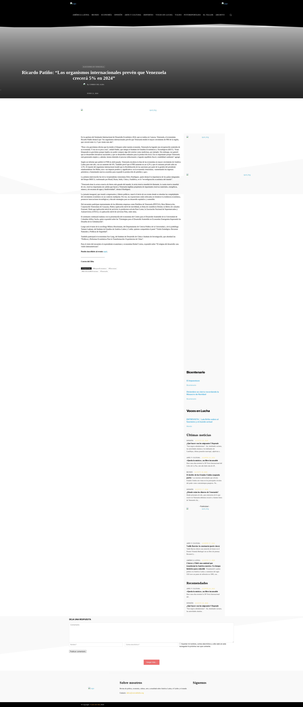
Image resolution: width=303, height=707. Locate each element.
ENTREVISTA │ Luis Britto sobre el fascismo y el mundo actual (202, 420)
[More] (173, 103)
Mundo (189, 426)
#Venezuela (104, 271)
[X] (232, 22)
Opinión (190, 440)
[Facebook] (225, 22)
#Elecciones (112, 268)
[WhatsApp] (162, 103)
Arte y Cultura (193, 458)
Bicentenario (191, 385)
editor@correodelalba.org (135, 693)
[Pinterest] (157, 103)
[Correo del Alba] (85, 84)
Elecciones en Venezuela (93, 67)
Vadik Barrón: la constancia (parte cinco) (203, 546)
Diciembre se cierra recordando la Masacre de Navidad (203, 393)
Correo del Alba (96, 84)
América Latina (193, 560)
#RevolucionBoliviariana (90, 271)
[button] (230, 15)
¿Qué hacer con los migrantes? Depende (203, 443)
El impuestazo (193, 380)
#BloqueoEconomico (100, 268)
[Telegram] (168, 103)
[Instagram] (228, 22)
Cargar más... (151, 662)
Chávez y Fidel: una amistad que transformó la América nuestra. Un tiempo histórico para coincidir (204, 566)
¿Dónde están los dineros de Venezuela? (202, 492)
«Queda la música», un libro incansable (202, 460)
